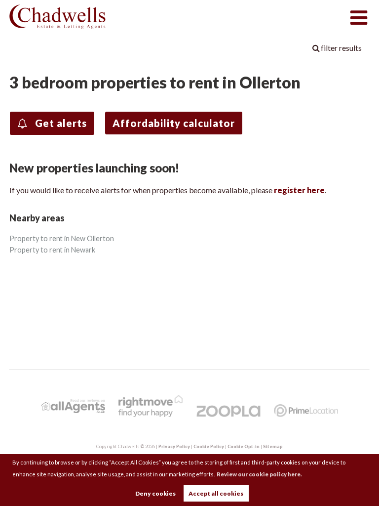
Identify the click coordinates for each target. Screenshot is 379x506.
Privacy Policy (174, 446)
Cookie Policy (208, 446)
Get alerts (60, 123)
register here (299, 190)
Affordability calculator (174, 123)
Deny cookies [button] (155, 493)
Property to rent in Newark (52, 250)
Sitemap (273, 446)
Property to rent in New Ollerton (61, 238)
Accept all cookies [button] (216, 493)
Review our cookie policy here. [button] (259, 474)
